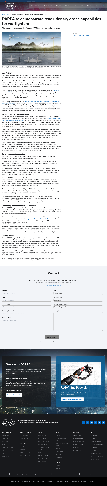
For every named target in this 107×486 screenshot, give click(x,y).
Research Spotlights (25, 452)
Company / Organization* (9, 311)
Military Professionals (78, 441)
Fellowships (76, 447)
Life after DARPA (77, 450)
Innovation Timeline (96, 441)
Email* (4, 297)
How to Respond (24, 438)
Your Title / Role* (6, 318)
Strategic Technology (43, 455)
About (96, 6)
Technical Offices (42, 438)
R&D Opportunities (47, 6)
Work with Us (35, 6)
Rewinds (58, 468)
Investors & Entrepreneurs (8, 450)
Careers (89, 6)
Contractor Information (78, 444)
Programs (59, 6)
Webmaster (56, 474)
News (74, 6)
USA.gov (91, 481)
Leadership (94, 450)
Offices (67, 6)
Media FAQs (59, 457)
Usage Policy (24, 474)
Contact (98, 474)
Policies (6, 474)
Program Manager (61, 304)
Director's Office (42, 435)
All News (58, 435)
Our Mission (94, 435)
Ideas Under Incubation (25, 455)
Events (81, 6)
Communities (5, 438)
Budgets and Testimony (97, 456)
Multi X (39, 452)
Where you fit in (77, 435)
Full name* (5, 290)
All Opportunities (24, 435)
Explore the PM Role (78, 438)
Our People (94, 447)
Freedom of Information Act (30, 481)
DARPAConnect (6, 435)
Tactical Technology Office (81, 35)
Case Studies (59, 454)
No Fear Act (47, 474)
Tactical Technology (43, 458)
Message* (56, 311)
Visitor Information (95, 459)
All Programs (23, 446)
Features (58, 448)
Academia (4, 444)
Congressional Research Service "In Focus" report (40, 219)
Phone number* (6, 304)
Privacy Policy (58, 341)
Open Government (62, 481)
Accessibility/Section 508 (36, 474)
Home (3, 14)
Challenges (22, 449)
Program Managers (96, 453)
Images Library (59, 451)
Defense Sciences (42, 444)
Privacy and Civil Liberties (78, 481)
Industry (4, 453)
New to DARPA (5, 441)
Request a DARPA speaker (53, 285)
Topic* (55, 290)
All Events (58, 465)
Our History (94, 438)
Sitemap (64, 474)
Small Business (5, 456)
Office (58, 297)
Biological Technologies (43, 441)
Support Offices (42, 461)
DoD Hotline (15, 481)
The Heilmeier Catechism (97, 444)
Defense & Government (8, 447)
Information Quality (47, 481)
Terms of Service (68, 341)
